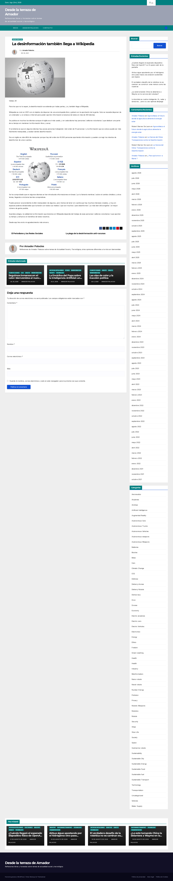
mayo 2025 (136, 252)
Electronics (136, 632)
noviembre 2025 (138, 220)
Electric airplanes (138, 616)
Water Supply (137, 806)
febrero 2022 (137, 458)
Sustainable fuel (138, 774)
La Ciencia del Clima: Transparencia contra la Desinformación (147, 148)
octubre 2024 (137, 289)
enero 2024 (136, 337)
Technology (60, 272)
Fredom (135, 648)
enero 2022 (136, 464)
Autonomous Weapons (141, 542)
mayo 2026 (136, 189)
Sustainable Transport (140, 780)
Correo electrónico (15, 356)
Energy (134, 637)
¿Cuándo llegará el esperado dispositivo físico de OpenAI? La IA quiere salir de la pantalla (147, 65)
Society (52, 272)
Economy (135, 611)
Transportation (137, 790)
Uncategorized (137, 796)
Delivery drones (138, 584)
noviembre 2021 (138, 474)
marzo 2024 (136, 326)
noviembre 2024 (138, 284)
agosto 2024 (136, 300)
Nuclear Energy (138, 690)
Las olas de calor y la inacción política (101, 276)
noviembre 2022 (138, 411)
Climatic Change (14, 272)
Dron (134, 600)
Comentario (12, 303)
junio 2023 (136, 374)
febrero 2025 (137, 268)
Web (8, 369)
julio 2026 (135, 178)
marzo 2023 (136, 390)
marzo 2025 (136, 263)
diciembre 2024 (138, 279)
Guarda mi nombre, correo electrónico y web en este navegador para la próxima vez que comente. (47, 381)
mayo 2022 (136, 442)
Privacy (134, 700)
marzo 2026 (136, 199)
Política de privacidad (138, 877)
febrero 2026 (137, 205)
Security (135, 722)
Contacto (47, 28)
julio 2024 (135, 305)
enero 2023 (136, 400)
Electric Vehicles (138, 626)
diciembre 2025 (137, 215)
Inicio (15, 28)
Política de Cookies (162, 877)
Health (27, 272)
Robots (134, 716)
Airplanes (135, 500)
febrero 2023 (137, 395)
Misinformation (17, 39)
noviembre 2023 (138, 347)
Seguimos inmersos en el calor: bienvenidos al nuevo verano (25, 278)
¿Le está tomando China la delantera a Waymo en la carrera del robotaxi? (146, 836)
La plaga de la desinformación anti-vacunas (86, 233)
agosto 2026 (136, 173)
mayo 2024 (136, 316)
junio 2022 (136, 437)
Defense (135, 579)
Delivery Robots (138, 589)
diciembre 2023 (137, 342)
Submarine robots (139, 748)
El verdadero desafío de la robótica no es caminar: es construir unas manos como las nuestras (149, 84)
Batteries (135, 547)
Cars (133, 563)
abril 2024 (136, 321)
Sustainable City (138, 759)
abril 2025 (135, 257)
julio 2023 (135, 368)
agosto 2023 (136, 363)
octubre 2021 (137, 479)
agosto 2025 (136, 236)
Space (134, 743)
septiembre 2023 (138, 358)
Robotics (135, 711)
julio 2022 (135, 432)
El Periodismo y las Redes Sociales (27, 233)
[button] (162, 28)
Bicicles (134, 552)
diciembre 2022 (137, 405)
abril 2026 (135, 194)
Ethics (67, 270)
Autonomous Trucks (140, 526)
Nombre (11, 344)
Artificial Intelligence (56, 270)
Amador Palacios (31, 28)
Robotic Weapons (138, 706)
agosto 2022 (136, 427)
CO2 (22, 272)
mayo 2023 (136, 379)
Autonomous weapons (140, 537)
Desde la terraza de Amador (27, 863)
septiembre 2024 (138, 294)
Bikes (134, 558)
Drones (134, 605)
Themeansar (41, 877)
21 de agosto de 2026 (18, 839)
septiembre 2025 (138, 231)
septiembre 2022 (138, 421)
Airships (135, 505)
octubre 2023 (137, 353)
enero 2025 (136, 273)
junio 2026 (136, 183)
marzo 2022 (136, 453)
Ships (134, 727)
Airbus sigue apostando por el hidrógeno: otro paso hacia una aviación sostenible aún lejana (148, 74)
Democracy (136, 595)
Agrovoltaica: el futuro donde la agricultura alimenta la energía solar (148, 119)
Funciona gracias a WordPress (15, 877)
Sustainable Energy (139, 764)
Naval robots (137, 685)
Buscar (134, 39)
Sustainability (137, 753)
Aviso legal (150, 877)
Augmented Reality (139, 515)
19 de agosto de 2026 (100, 839)
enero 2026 (136, 210)
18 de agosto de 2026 (140, 839)
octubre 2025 (137, 226)
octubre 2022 (137, 416)
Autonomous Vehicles (140, 531)
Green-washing (138, 653)
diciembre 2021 (137, 469)
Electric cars (136, 621)
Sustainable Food (138, 769)
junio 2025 (136, 247)
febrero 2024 (137, 331)
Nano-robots (137, 679)
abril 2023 (135, 384)
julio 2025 (135, 242)
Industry (135, 669)
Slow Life (135, 732)
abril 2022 (135, 448)
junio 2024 (136, 310)
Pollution (135, 695)
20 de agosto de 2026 (59, 839)
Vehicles (135, 801)
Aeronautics (136, 494)
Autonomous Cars (139, 521)
